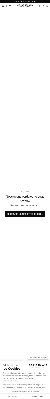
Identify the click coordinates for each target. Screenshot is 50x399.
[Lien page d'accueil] (25, 5)
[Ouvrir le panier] (47, 6)
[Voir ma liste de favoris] (40, 6)
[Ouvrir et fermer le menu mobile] (3, 6)
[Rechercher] (6, 6)
